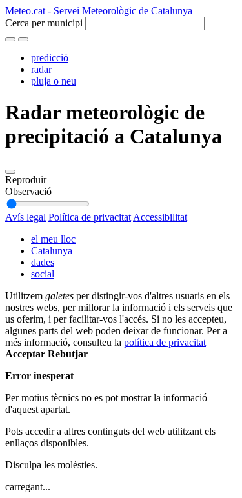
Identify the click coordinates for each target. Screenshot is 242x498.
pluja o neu (53, 80)
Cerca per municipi (44, 22)
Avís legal (25, 217)
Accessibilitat (160, 217)
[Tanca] (10, 39)
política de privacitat (165, 342)
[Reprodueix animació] (10, 172)
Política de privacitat (89, 217)
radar (41, 69)
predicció (49, 57)
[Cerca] (23, 39)
